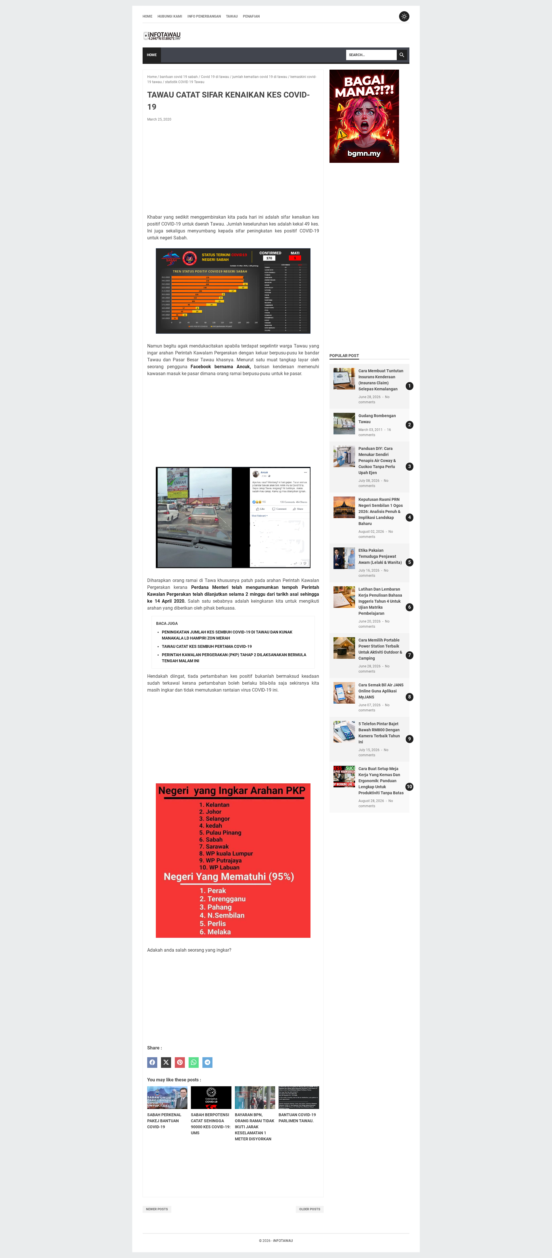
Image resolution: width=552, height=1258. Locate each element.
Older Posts (309, 1209)
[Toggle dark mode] (404, 16)
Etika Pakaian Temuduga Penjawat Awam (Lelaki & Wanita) (380, 556)
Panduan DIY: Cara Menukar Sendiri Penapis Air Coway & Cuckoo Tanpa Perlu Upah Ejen (377, 460)
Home (147, 16)
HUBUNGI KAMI (170, 16)
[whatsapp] (194, 1062)
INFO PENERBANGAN (204, 16)
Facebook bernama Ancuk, (221, 366)
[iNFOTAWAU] (164, 35)
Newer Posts (157, 1209)
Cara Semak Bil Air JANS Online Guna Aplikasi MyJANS (381, 691)
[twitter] (166, 1062)
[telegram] (207, 1062)
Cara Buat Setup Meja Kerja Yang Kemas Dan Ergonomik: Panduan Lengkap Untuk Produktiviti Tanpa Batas (381, 780)
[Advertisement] (233, 169)
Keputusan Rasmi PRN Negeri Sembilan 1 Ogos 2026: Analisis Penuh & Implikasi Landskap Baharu (381, 511)
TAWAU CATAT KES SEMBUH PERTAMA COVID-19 (207, 646)
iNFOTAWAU (283, 1241)
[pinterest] (180, 1062)
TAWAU (232, 16)
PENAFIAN (251, 16)
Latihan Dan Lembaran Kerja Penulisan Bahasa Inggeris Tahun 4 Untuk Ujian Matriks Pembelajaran (380, 601)
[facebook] (152, 1062)
